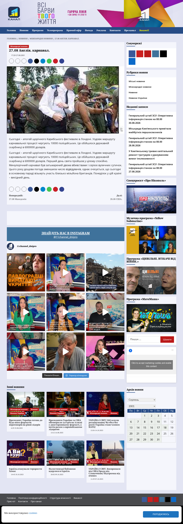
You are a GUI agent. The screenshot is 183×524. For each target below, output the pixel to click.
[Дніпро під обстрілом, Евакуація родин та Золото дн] (26, 351)
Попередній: (17, 197)
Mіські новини (137, 81)
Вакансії (144, 30)
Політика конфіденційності (32, 497)
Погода (89, 30)
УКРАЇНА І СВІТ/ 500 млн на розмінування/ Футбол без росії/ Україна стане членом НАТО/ (104, 424)
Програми (37, 30)
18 (165, 427)
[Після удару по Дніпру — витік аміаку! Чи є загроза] (65, 351)
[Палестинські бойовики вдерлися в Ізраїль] (65, 453)
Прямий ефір (73, 30)
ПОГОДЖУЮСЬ (161, 514)
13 (131, 427)
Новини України (17, 413)
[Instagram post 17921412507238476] (105, 272)
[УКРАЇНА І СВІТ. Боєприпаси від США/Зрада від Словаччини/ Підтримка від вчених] (105, 453)
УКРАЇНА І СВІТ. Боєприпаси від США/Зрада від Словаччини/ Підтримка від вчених (105, 472)
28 (138, 439)
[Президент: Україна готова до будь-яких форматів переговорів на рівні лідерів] (26, 404)
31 (158, 439)
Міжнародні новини (19, 46)
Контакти (115, 30)
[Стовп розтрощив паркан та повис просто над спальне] (65, 312)
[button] (174, 30)
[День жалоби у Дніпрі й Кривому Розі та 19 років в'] (65, 272)
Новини (24, 30)
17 (158, 427)
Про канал (130, 30)
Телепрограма (55, 30)
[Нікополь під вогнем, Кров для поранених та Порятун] (105, 312)
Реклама (101, 30)
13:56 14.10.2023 (97, 430)
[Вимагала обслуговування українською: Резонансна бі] (105, 351)
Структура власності (60, 497)
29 (144, 439)
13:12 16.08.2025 (57, 433)
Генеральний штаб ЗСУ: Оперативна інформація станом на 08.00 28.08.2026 (151, 141)
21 (138, 433)
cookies (33, 513)
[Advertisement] (59, 217)
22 (144, 433)
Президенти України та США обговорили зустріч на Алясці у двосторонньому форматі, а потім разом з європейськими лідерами (65, 425)
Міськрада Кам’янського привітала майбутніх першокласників (150, 130)
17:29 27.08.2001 (18, 55)
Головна (11, 30)
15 (144, 427)
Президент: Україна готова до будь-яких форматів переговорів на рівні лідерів (25, 422)
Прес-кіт (11, 501)
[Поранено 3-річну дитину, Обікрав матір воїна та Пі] (26, 312)
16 (151, 427)
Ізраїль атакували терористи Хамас (25, 470)
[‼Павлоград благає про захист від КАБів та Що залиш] (26, 272)
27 (131, 439)
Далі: (116, 197)
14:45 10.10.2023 (17, 474)
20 (131, 433)
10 (158, 421)
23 (151, 433)
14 (138, 427)
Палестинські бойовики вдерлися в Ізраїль (62, 470)
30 (151, 439)
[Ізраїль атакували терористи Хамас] (26, 453)
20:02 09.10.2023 (57, 474)
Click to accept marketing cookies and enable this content (151, 364)
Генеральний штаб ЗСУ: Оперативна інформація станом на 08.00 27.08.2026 (151, 168)
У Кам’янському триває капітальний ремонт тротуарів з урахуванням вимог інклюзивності (151, 155)
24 (158, 433)
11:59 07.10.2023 (97, 479)
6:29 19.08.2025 (17, 428)
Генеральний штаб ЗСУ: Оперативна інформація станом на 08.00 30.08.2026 (151, 119)
